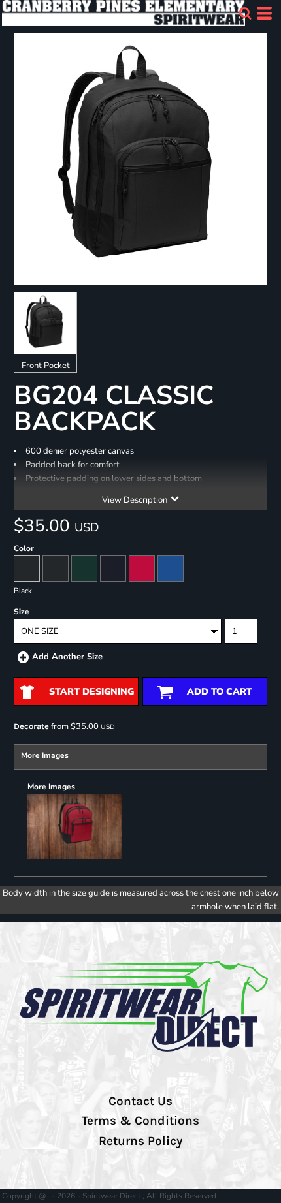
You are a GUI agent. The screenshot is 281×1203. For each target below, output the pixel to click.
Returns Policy (140, 1141)
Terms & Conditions (140, 1121)
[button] (245, 13)
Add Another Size (67, 657)
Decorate (31, 726)
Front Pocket (46, 365)
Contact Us (140, 1101)
